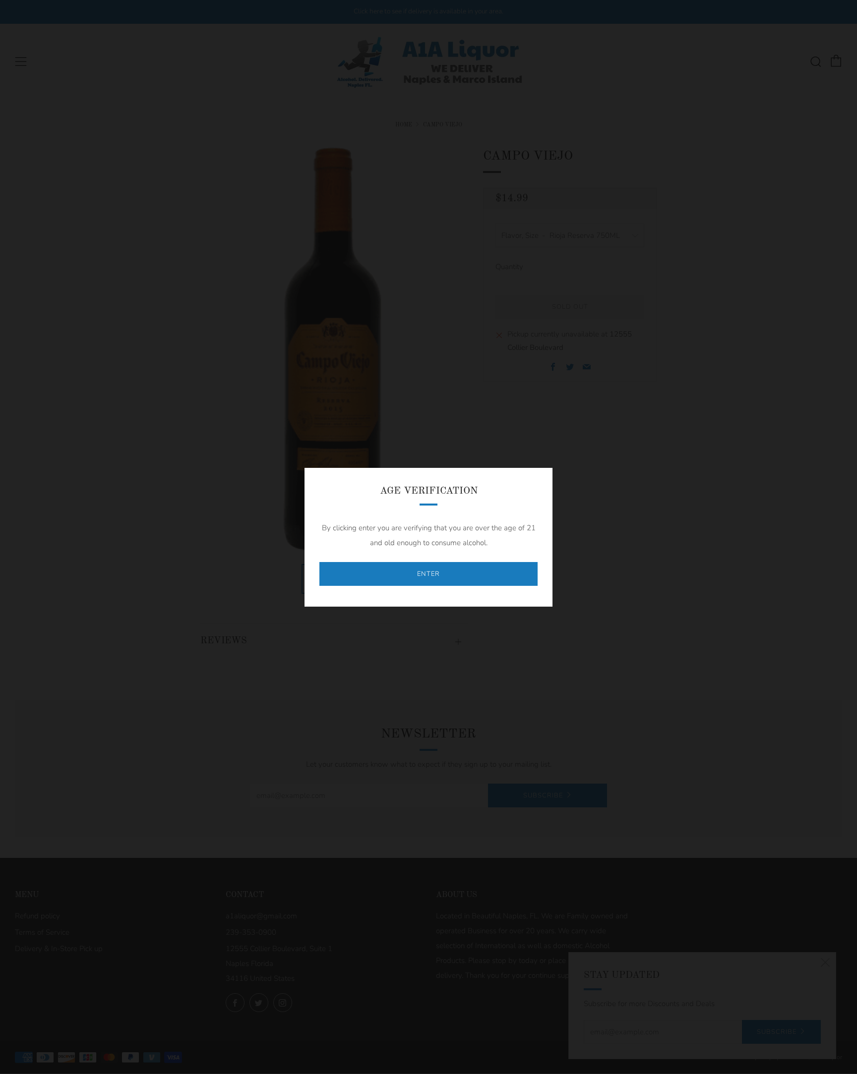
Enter (428, 573)
